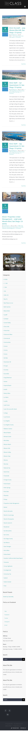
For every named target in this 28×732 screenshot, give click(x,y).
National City (7, 468)
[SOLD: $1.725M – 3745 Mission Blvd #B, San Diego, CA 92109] (14, 20)
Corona (5, 350)
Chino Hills (6, 326)
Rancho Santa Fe (8, 523)
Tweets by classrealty (8, 596)
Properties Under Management (8, 228)
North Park (6, 472)
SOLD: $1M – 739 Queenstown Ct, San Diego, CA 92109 (16, 146)
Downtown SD (7, 362)
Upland (5, 578)
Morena (6, 460)
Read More (23, 64)
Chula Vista (6, 330)
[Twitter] (9, 710)
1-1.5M (5, 283)
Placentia (6, 495)
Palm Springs (7, 487)
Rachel (13, 37)
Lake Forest (7, 405)
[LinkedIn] (7, 714)
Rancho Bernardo (8, 511)
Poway (5, 499)
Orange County (7, 479)
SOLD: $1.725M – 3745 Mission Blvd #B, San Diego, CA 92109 (17, 30)
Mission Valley (7, 452)
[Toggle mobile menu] (25, 6)
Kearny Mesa (7, 393)
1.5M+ (13, 36)
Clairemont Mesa (8, 334)
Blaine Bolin (7, 311)
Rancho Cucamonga (9, 515)
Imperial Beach (7, 385)
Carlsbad (6, 318)
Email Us (24, 728)
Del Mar (6, 358)
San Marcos (7, 542)
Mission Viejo (7, 456)
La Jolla (5, 401)
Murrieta (6, 464)
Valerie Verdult (7, 582)
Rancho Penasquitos (9, 519)
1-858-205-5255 (15, 728)
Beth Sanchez (7, 307)
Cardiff (5, 314)
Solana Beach (7, 554)
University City (7, 574)
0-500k (19, 225)
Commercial (7, 338)
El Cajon (6, 365)
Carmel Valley (7, 322)
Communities (7, 342)
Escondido (6, 373)
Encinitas (6, 369)
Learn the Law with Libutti (10, 409)
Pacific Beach (7, 483)
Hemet (5, 381)
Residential (6, 527)
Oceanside (6, 475)
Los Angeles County (8, 424)
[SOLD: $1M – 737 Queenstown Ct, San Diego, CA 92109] (14, 75)
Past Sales (18, 92)
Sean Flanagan (7, 546)
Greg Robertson (13, 34)
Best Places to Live (8, 303)
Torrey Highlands (8, 566)
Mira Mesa (6, 440)
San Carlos (6, 534)
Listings (6, 413)
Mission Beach (18, 36)
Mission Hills (7, 448)
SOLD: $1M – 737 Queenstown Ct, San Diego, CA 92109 (16, 85)
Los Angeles (7, 421)
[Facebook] (5, 710)
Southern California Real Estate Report (13, 558)
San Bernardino (8, 530)
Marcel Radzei (7, 432)
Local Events (7, 417)
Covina (5, 354)
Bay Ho (5, 299)
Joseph (5, 389)
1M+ (5, 291)
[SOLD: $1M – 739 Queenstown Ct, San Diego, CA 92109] (14, 136)
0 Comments (18, 37)
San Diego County (8, 538)
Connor (6, 346)
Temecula (6, 562)
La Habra (6, 397)
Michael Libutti (21, 90)
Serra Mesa (6, 550)
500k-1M (6, 295)
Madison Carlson (8, 428)
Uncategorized (7, 570)
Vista (5, 585)
